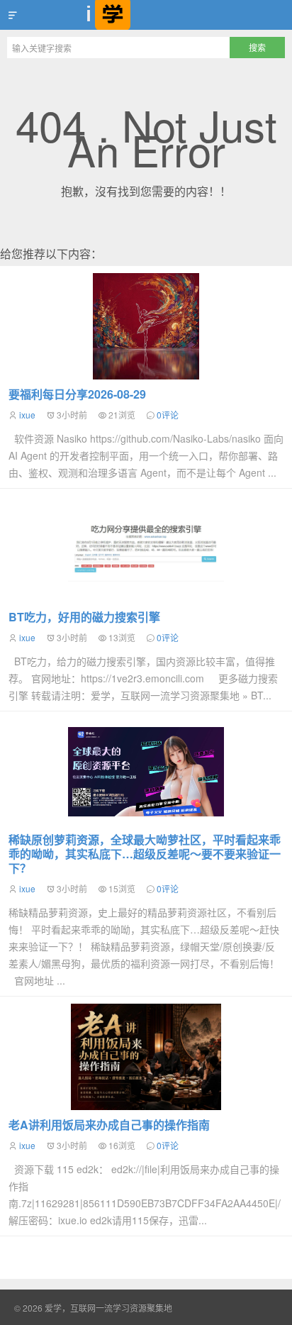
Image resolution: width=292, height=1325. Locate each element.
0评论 (168, 415)
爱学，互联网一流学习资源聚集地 (146, 15)
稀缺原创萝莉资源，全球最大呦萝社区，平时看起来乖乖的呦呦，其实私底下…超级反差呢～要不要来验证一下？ (145, 853)
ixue (27, 415)
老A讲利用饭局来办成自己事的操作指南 (109, 1124)
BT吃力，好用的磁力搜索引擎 (84, 617)
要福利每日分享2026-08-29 (77, 394)
